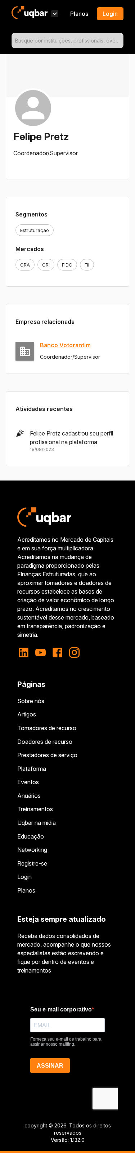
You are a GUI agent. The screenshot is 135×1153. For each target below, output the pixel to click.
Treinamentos (35, 809)
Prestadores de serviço (47, 755)
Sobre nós (30, 701)
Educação (30, 836)
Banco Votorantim (65, 345)
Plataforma (31, 768)
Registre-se (32, 863)
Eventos (28, 782)
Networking (32, 849)
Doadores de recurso (44, 741)
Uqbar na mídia (36, 822)
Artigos (26, 714)
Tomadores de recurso (46, 728)
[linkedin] (25, 652)
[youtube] (40, 652)
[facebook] (57, 652)
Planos (79, 13)
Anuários (29, 795)
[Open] (120, 40)
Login (24, 876)
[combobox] (67, 40)
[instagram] (74, 652)
